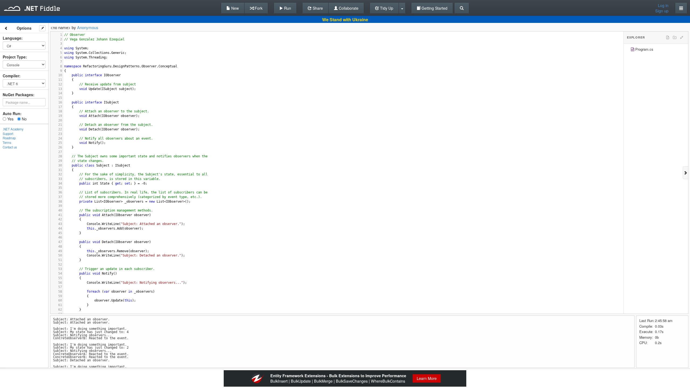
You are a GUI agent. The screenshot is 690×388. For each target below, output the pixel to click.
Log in (663, 5)
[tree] (656, 50)
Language (12, 38)
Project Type (14, 57)
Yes (9, 119)
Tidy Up (386, 8)
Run (287, 8)
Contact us (10, 147)
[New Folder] (674, 37)
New (234, 8)
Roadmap (9, 138)
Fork (258, 8)
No (24, 119)
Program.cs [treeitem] (644, 49)
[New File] (667, 37)
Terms (7, 142)
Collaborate (348, 8)
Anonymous (87, 27)
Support (8, 133)
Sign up (661, 10)
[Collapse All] (681, 37)
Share (317, 8)
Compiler (11, 75)
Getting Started (433, 8)
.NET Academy (13, 129)
